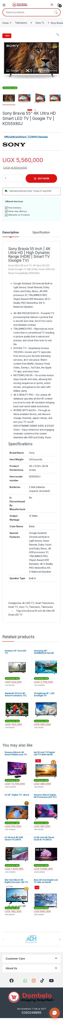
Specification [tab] (41, 232)
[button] (57, 34)
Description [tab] (10, 232)
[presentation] (60, 939)
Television (34, 607)
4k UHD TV (28, 603)
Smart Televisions (44, 603)
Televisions (21, 22)
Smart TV (13, 607)
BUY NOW (43, 178)
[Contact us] (54, 1013)
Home (5, 22)
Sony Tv (40, 22)
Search (55, 12)
